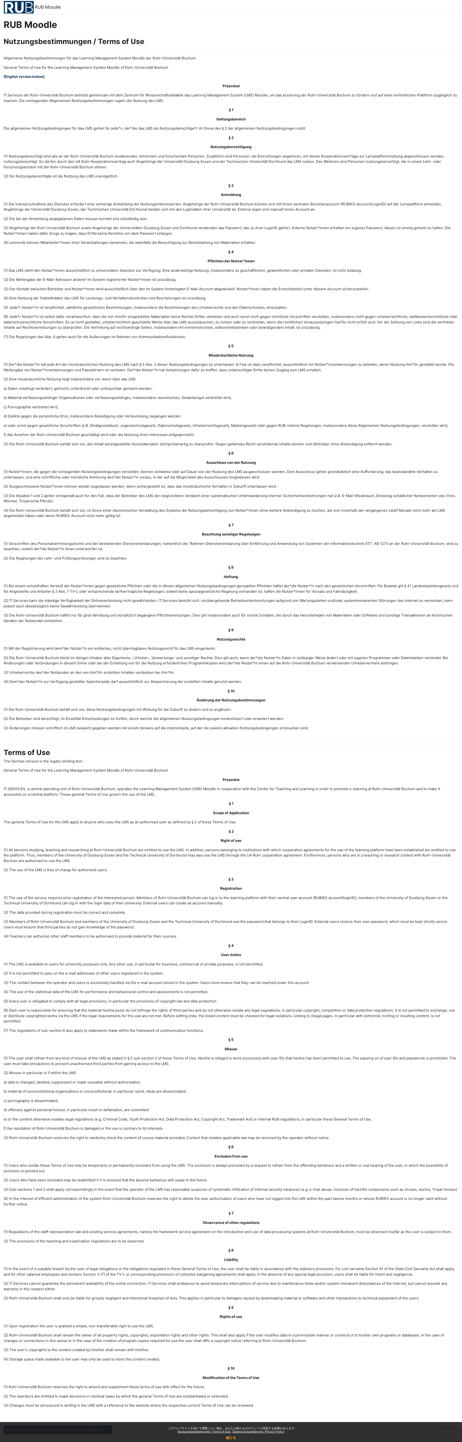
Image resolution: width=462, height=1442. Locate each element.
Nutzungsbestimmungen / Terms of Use (204, 1431)
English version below (24, 76)
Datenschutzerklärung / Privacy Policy (258, 1431)
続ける (231, 1438)
